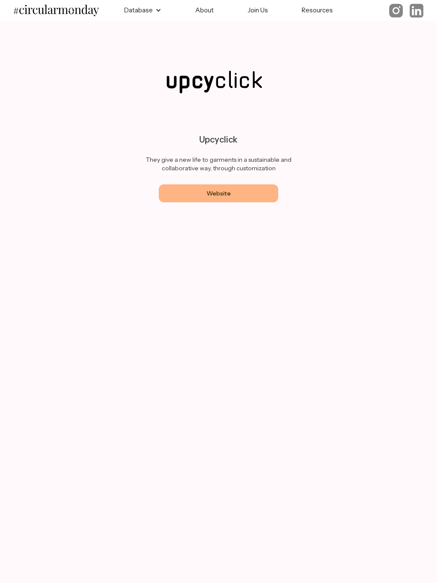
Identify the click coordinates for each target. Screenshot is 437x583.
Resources (317, 10)
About (204, 10)
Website (219, 193)
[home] (61, 11)
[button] (143, 10)
